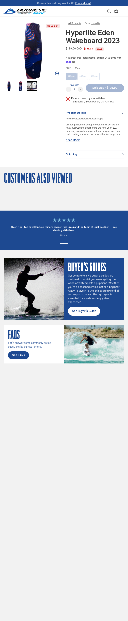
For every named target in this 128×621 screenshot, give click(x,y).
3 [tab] (65, 243)
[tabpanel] (64, 228)
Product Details (76, 113)
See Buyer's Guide (84, 311)
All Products (74, 23)
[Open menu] (123, 11)
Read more (73, 140)
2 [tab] (63, 243)
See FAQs (18, 355)
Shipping (71, 154)
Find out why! (83, 3)
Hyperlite (95, 23)
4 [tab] (67, 243)
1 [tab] (61, 243)
